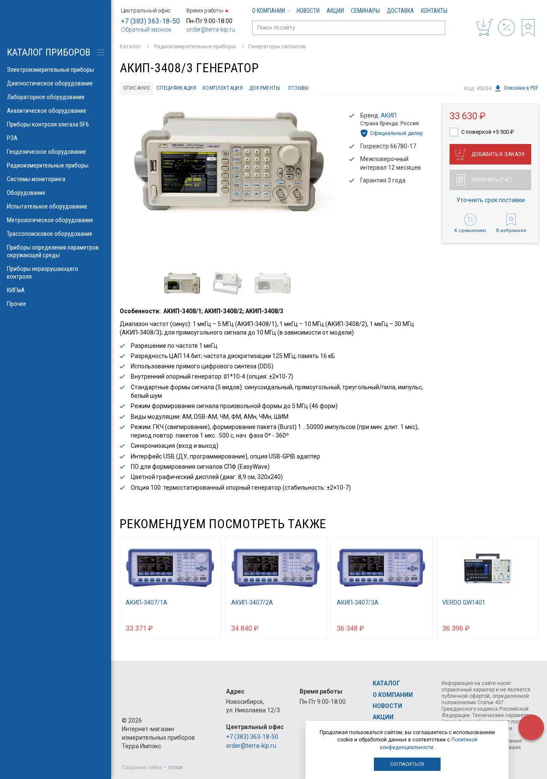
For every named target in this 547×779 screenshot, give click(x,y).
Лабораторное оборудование (46, 97)
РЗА (12, 138)
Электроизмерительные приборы (50, 69)
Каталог (386, 683)
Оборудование (26, 193)
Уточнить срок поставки (490, 200)
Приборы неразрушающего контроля (42, 272)
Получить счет (491, 180)
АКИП (389, 115)
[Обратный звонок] (531, 727)
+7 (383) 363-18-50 (150, 21)
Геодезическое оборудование (46, 152)
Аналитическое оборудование (46, 111)
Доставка (400, 10)
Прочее (16, 304)
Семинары (365, 10)
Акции (335, 10)
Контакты (434, 10)
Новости (308, 10)
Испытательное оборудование (47, 206)
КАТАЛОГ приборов (48, 52)
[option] (229, 163)
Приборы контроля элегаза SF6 (48, 124)
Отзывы (298, 88)
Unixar (175, 767)
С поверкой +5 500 (487, 132)
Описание (136, 88)
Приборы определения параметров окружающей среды (53, 251)
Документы (264, 88)
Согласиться (407, 764)
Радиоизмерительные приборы (47, 165)
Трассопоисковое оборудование (49, 234)
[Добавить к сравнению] (194, 628)
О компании (268, 10)
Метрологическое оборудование (50, 220)
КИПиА (16, 290)
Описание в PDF (521, 88)
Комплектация (223, 88)
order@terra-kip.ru (210, 29)
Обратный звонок (146, 29)
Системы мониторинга (36, 179)
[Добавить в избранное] (211, 628)
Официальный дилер (396, 133)
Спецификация (176, 88)
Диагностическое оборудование (50, 83)
